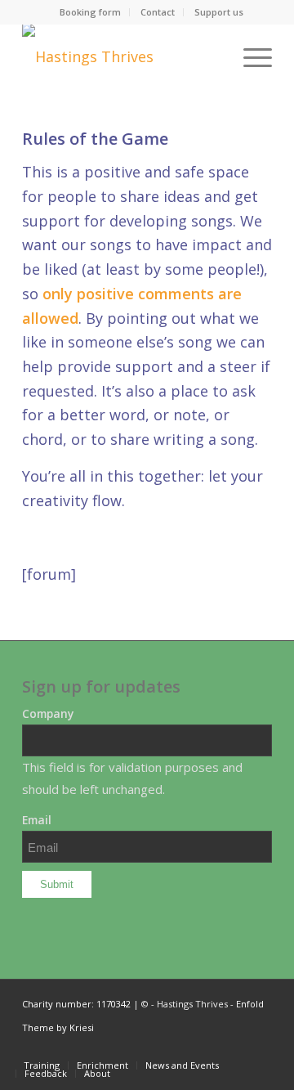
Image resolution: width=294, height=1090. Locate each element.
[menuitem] (90, 12)
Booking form (90, 12)
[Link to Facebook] (259, 1048)
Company (48, 713)
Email (36, 820)
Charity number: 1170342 (76, 1004)
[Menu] (249, 56)
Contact (157, 12)
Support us (218, 12)
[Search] (211, 56)
